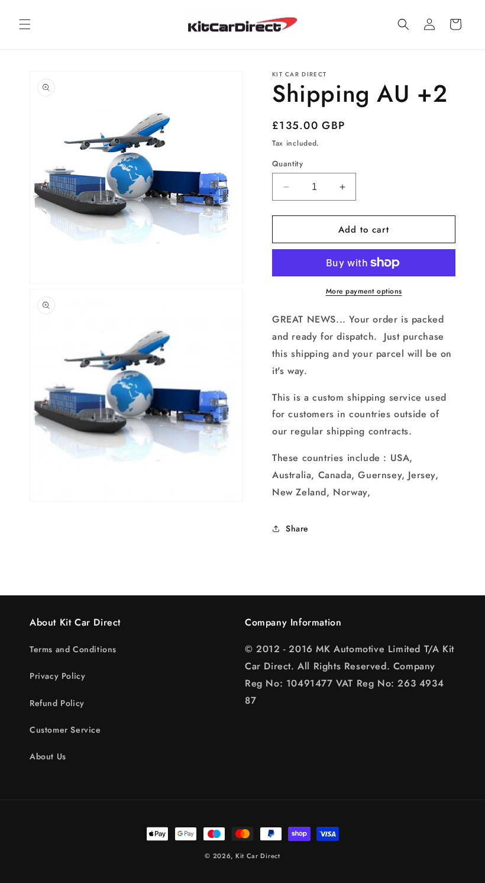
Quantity (287, 163)
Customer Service (65, 730)
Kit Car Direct (257, 856)
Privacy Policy (57, 676)
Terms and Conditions (73, 649)
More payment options (364, 291)
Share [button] (297, 528)
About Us (48, 756)
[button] (25, 24)
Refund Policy (57, 703)
